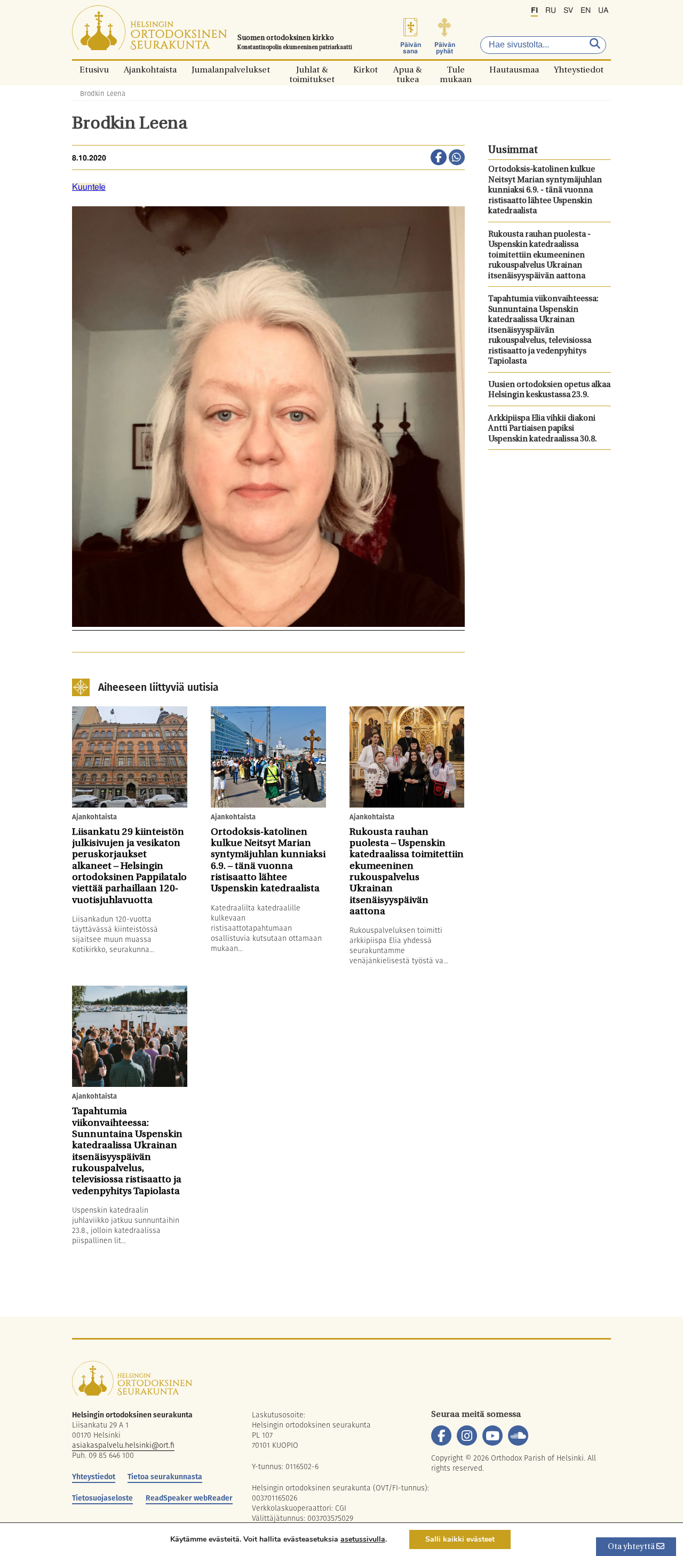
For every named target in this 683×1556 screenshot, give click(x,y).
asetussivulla (362, 1539)
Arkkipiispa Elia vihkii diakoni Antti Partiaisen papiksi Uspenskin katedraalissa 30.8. (542, 429)
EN (586, 10)
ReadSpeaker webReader (189, 1498)
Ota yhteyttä (632, 1547)
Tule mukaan (456, 69)
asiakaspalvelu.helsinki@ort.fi (123, 1445)
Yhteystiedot (578, 69)
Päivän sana (410, 48)
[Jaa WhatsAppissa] (457, 158)
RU (550, 10)
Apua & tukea (407, 69)
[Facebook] (441, 1435)
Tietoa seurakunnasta (165, 1476)
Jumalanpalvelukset (231, 69)
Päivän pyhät (444, 48)
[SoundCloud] (518, 1435)
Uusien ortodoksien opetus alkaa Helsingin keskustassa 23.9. (549, 390)
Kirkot (365, 69)
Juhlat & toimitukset (312, 69)
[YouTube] (492, 1435)
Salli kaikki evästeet (460, 1539)
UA (603, 10)
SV (568, 10)
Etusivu (94, 69)
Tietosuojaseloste (102, 1498)
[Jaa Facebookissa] (439, 158)
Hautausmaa (514, 69)
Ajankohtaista (150, 69)
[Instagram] (467, 1435)
